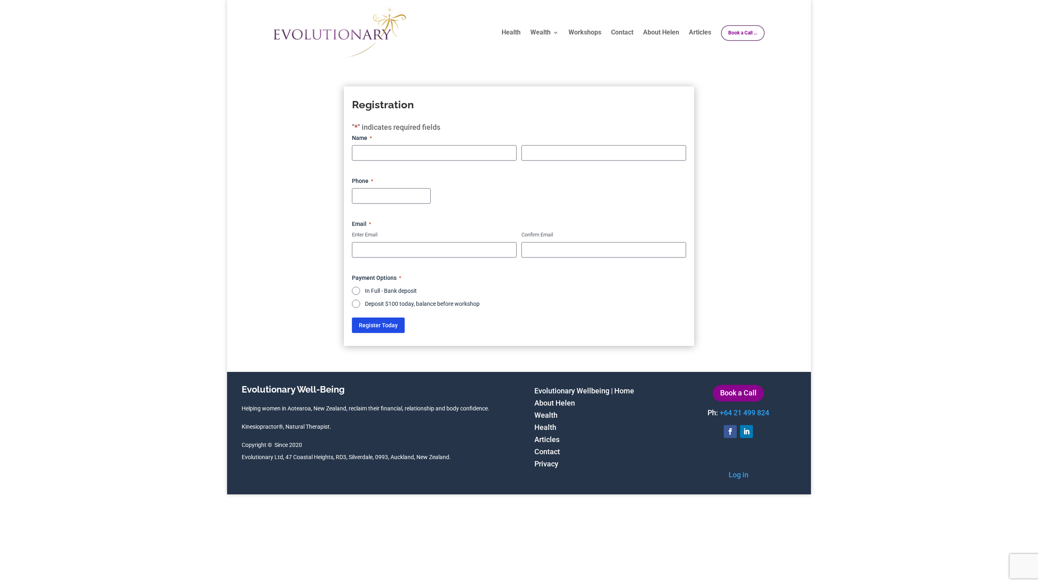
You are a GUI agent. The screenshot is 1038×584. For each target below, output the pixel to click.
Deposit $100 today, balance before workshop (422, 304)
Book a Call (738, 393)
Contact (622, 33)
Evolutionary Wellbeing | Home (584, 391)
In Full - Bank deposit (391, 291)
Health (511, 33)
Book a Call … (742, 33)
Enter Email (364, 235)
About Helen (661, 33)
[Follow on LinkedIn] (746, 431)
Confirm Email (537, 235)
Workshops (584, 33)
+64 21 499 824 (744, 412)
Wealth (540, 33)
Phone (362, 181)
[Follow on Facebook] (730, 431)
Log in (738, 474)
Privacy (546, 464)
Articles (700, 33)
